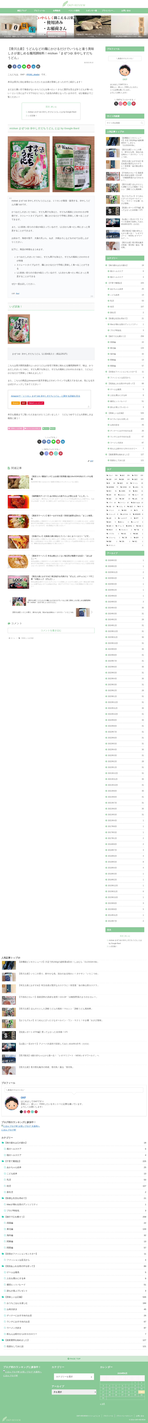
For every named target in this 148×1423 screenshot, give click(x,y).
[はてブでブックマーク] (19, 66)
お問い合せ (140, 1416)
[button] (38, 66)
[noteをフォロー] (56, 453)
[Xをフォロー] (42, 453)
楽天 (23, 403)
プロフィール (108, 1416)
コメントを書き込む (51, 630)
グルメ (47, 428)
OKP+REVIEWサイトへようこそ (88, 1416)
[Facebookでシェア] (14, 66)
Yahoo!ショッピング (36, 403)
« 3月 (102, 1404)
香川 (53, 428)
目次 (48, 107)
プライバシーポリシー (124, 1416)
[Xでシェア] (10, 66)
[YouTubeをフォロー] (51, 453)
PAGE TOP (74, 1359)
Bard (17, 293)
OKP (125, 79)
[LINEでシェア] (24, 66)
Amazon (16, 403)
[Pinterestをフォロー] (61, 453)
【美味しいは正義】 (16, 428)
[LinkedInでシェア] (33, 66)
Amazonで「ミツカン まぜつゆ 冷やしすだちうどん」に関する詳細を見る (45, 396)
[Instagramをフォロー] (46, 453)
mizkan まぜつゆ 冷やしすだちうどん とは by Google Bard (52, 112)
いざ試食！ (32, 116)
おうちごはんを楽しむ (33, 428)
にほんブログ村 (8, 1130)
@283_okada (33, 74)
